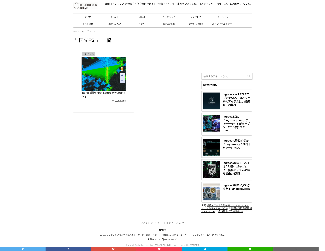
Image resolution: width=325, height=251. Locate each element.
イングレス (195, 17)
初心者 (141, 17)
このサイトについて (150, 223)
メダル (141, 23)
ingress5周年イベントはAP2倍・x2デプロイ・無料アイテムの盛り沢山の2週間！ (236, 168)
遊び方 (87, 17)
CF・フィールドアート (223, 23)
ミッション (223, 17)
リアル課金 (87, 23)
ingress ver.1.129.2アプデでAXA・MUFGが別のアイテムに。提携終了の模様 (236, 99)
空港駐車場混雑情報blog (231, 211)
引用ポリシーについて (174, 223)
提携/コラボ (169, 23)
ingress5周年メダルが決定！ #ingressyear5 (236, 187)
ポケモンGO (115, 23)
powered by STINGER (189, 245)
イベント (114, 17)
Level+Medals (196, 23)
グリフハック (168, 17)
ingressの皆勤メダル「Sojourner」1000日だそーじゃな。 (236, 144)
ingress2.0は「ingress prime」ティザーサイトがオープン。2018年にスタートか (236, 123)
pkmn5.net (156, 239)
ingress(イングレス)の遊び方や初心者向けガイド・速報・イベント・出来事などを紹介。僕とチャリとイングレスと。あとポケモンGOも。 (162, 235)
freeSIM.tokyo (169, 239)
